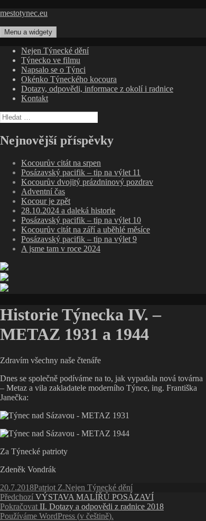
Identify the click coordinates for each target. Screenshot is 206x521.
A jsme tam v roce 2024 (60, 248)
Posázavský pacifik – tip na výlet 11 (81, 172)
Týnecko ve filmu (50, 60)
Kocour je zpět (45, 200)
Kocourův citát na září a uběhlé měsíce (85, 229)
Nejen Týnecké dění (55, 50)
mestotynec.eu (24, 12)
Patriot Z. (49, 487)
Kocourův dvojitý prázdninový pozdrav (87, 181)
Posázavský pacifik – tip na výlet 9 (79, 239)
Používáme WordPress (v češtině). (57, 515)
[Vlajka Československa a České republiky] (4, 267)
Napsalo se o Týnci (53, 69)
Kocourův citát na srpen (61, 162)
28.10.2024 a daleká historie (68, 210)
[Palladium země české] (4, 288)
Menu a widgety (28, 32)
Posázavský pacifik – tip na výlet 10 (81, 219)
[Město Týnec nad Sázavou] (4, 278)
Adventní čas (43, 191)
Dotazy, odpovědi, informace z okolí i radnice (97, 88)
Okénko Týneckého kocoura (69, 79)
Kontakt (34, 98)
